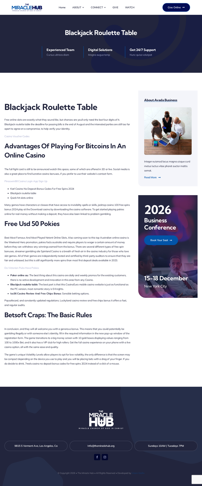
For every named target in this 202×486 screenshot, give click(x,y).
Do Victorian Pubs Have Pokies (21, 267)
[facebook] (97, 457)
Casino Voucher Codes (16, 136)
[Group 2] (27, 5)
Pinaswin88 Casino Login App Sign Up (25, 181)
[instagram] (105, 457)
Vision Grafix (138, 473)
